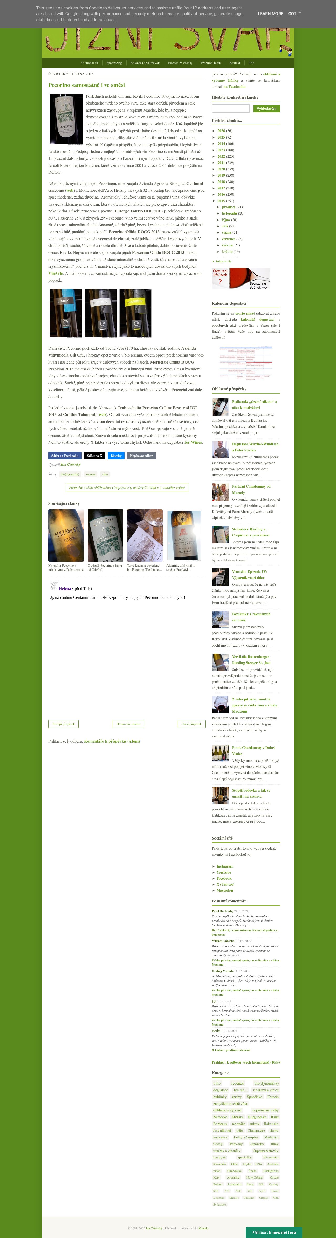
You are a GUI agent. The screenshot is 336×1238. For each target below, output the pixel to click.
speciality (245, 1157)
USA (259, 1164)
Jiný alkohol (222, 1130)
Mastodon (222, 890)
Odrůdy (274, 1184)
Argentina (233, 1177)
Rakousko (271, 1123)
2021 (222, 162)
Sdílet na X (94, 455)
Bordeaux (220, 1123)
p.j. (214, 1000)
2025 (222, 137)
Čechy (218, 1144)
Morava (237, 1116)
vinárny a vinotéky (226, 1150)
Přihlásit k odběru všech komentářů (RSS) (246, 1062)
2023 (222, 149)
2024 (222, 143)
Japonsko (257, 1144)
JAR (261, 1184)
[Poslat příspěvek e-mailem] (82, 464)
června (228, 245)
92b (250, 1191)
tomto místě (245, 313)
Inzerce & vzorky (180, 63)
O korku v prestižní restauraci (231, 1050)
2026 (222, 130)
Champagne (256, 1130)
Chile (234, 1164)
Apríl (262, 1191)
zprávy (237, 1096)
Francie (273, 1096)
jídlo (239, 1130)
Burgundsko (257, 1116)
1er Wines (193, 442)
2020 (222, 169)
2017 (222, 188)
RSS (252, 63)
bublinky (220, 1096)
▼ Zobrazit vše (221, 261)
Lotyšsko (218, 1197)
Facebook (222, 878)
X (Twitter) (223, 884)
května (228, 251)
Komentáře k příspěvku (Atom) (112, 741)
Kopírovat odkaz (141, 455)
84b (215, 1191)
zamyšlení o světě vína (230, 1103)
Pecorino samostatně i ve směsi (86, 84)
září (225, 226)
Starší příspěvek (192, 724)
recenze (90, 474)
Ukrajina (249, 1197)
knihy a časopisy (246, 1137)
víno (105, 474)
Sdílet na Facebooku (64, 455)
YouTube (221, 872)
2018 (222, 181)
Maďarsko (271, 1137)
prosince (229, 207)
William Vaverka (223, 940)
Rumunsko (235, 1184)
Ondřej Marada (223, 970)
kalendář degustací (257, 319)
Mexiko (234, 1197)
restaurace (220, 1137)
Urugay (263, 1197)
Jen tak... (240, 1089)
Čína (276, 1197)
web (70, 190)
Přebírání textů (211, 63)
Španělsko (254, 1096)
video (216, 1171)
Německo (220, 1116)
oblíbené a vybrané (227, 1110)
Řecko (252, 1171)
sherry (274, 1130)
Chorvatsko (234, 1171)
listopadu (230, 213)
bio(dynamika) (70, 474)
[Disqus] (127, 644)
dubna (227, 258)
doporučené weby (266, 1110)
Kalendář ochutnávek (145, 63)
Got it (294, 13)
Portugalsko (271, 1171)
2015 (222, 201)
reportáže (238, 1123)
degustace (220, 1089)
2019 (222, 175)
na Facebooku (235, 86)
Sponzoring (114, 63)
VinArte (55, 273)
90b (238, 1191)
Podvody (236, 1144)
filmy (275, 1144)
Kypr (216, 1177)
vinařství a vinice (266, 1089)
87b (227, 1191)
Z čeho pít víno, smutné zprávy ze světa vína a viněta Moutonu (254, 705)
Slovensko (271, 1157)
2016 (222, 194)
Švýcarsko (219, 1204)
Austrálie (273, 1164)
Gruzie (274, 1177)
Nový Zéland (254, 1177)
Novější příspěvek (63, 724)
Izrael (275, 1191)
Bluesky (116, 455)
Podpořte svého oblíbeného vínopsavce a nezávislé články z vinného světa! (127, 487)
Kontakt (234, 63)
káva (250, 1184)
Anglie (247, 1164)
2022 (222, 156)
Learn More (270, 13)
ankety (254, 1123)
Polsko (217, 1184)
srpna (227, 232)
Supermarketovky (266, 1150)
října (226, 219)
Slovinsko (219, 1164)
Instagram (222, 866)
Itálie (275, 1116)
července (229, 239)
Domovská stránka (128, 724)
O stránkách (89, 63)
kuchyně (219, 1157)
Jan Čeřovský (71, 464)
